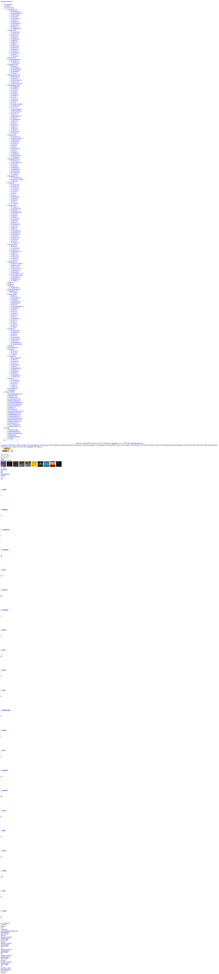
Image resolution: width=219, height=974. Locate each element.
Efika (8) (14, 164)
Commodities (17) (17, 13)
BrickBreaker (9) (17, 212)
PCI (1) (14, 150)
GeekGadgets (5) (17, 109)
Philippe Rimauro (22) (15, 412)
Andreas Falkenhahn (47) (16, 402)
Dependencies (56, 445)
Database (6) (16, 332)
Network (189, 445)
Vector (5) (15, 260)
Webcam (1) (15, 157)
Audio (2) (15, 93)
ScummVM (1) (16, 231)
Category (3, 475)
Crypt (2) (15, 191)
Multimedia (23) (13, 291)
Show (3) (15, 200)
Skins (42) (15, 25)
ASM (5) (15, 92)
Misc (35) (15, 220)
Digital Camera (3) (17, 138)
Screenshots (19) (13, 347)
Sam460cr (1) (16, 277)
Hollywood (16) (16, 111)
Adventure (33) (16, 208)
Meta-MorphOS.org (14, 431)
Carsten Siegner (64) (14, 399)
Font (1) (14, 385)
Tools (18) (15, 203)
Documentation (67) (14, 159)
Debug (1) (15, 100)
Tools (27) (15, 258)
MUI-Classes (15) (17, 83)
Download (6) (16, 297)
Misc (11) (15, 387)
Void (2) (14, 73)
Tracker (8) (15, 56)
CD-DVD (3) (16, 136)
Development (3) (17, 162)
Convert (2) (15, 33)
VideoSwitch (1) (17, 155)
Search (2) (15, 198)
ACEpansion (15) (17, 177)
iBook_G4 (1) (16, 265)
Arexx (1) (15, 351)
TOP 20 (7, 6)
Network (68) (13, 294)
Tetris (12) (15, 239)
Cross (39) (15, 99)
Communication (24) (14, 59)
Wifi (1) (14, 327)
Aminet (11, 438)
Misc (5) (14, 117)
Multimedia (180, 445)
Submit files (8, 4)
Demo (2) (15, 215)
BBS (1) (14, 296)
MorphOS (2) (16, 169)
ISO (145, 445)
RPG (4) (14, 229)
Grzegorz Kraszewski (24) (16, 411)
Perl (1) (14, 123)
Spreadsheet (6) (16, 342)
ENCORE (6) (16, 68)
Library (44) (15, 112)
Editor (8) (15, 37)
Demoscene (45, 445)
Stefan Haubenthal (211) (15, 393)
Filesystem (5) (16, 303)
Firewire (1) (15, 141)
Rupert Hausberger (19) (15, 419)
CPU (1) (14, 363)
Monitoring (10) (16, 368)
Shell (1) (14, 354)
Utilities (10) (15, 376)
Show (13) (15, 340)
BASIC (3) (15, 95)
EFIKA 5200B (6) (17, 263)
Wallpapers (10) (16, 28)
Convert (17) (16, 188)
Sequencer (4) (16, 52)
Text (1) (14, 201)
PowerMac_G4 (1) (17, 275)
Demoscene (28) (13, 64)
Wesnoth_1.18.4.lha (6, 937)
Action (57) (15, 207)
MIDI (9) (15, 40)
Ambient (4, 445)
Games (118, 445)
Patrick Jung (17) (13, 423)
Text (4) (14, 241)
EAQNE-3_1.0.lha (6, 968)
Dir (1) (14, 193)
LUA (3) (14, 114)
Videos (39, 446)
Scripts (6, 446)
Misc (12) (15, 42)
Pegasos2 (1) (16, 272)
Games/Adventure (6, 969)
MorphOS (115, 443)
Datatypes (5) (16, 76)
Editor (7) (15, 217)
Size (2, 471)
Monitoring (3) (16, 119)
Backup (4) (15, 186)
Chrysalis (22, 445)
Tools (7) (15, 54)
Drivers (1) (15, 35)
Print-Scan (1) (16, 339)
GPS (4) (14, 145)
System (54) (12, 356)
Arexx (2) (15, 90)
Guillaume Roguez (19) (15, 417)
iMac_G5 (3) (16, 267)
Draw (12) (15, 249)
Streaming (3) (16, 318)
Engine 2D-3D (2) (17, 104)
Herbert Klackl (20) (14, 416)
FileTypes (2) (16, 15)
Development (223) (14, 85)
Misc (158, 445)
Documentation (90, 445)
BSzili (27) (12, 407)
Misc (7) (14, 253)
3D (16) (14, 246)
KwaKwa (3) (16, 63)
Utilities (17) (15, 27)
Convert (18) (16, 248)
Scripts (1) (15, 292)
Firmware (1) (16, 364)
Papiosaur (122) (13, 397)
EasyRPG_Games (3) (18, 179)
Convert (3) (15, 381)
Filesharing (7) (16, 301)
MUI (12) (15, 121)
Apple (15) (15, 160)
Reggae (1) (15, 124)
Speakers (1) (15, 153)
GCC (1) (14, 107)
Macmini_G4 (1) (17, 268)
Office (197, 445)
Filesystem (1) (16, 140)
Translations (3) (13, 388)
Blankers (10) (16, 11)
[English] (3, 1)
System (14, 446)
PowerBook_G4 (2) (17, 273)
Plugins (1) (15, 369)
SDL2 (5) (15, 129)
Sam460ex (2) (16, 279)
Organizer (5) (16, 337)
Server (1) (15, 315)
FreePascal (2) (16, 105)
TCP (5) (14, 320)
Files (110, 445)
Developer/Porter (5, 474)
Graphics (127, 445)
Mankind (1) (15, 71)
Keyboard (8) (16, 148)
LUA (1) (14, 352)
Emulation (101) (13, 176)
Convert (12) (16, 330)
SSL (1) (14, 316)
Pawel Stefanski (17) (14, 424)
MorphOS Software (14, 436)
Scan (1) (14, 311)
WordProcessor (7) (17, 344)
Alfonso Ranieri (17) (14, 426)
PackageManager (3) (18, 306)
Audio (13, 445)
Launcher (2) (16, 219)
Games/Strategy (5, 938)
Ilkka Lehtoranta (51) (15, 400)
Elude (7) (15, 66)
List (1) (14, 195)
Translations (30, 446)
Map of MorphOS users (15, 433)
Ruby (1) (15, 126)
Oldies (205, 445)
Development (68, 445)
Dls (2, 472)
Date (2, 478)
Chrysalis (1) (12, 57)
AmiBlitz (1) (16, 87)
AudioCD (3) (16, 32)
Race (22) (15, 225)
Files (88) (11, 183)
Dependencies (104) (14, 75)
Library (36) (15, 81)
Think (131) (15, 243)
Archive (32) (16, 184)
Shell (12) (15, 373)
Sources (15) (16, 131)
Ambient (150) (13, 9)
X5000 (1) (15, 174)
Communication (33, 445)
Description (4, 469)
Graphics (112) (13, 244)
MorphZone (12, 435)
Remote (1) (15, 308)
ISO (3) (11, 282)
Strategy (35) (16, 237)
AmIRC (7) (15, 61)
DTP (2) (14, 333)
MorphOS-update (168, 445)
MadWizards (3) (16, 69)
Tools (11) (15, 133)
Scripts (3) (12, 349)
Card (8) (14, 213)
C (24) (14, 97)
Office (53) (12, 328)
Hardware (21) (13, 261)
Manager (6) (15, 196)
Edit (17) (14, 383)
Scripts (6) (15, 51)
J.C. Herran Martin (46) (15, 404)
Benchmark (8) (16, 357)
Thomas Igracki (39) (14, 405)
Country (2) (15, 361)
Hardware (137, 445)
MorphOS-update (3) (15, 289)
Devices (79, 445)
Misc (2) (14, 366)
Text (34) (11, 378)
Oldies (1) (12, 345)
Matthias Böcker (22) (15, 414)
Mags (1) (11, 284)
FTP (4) (14, 304)
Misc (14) (15, 181)
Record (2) (15, 49)
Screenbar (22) (16, 23)
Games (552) (12, 205)
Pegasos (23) (16, 171)
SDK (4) (14, 128)
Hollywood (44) (16, 80)
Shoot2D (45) (16, 232)
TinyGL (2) (15, 256)
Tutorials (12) (16, 172)
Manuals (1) (15, 167)
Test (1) (14, 321)
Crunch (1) (15, 189)
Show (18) (15, 255)
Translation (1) (16, 375)
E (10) (14, 102)
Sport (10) (15, 236)
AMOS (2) (15, 88)
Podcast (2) (15, 47)
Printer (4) (15, 152)
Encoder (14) (16, 39)
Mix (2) (14, 44)
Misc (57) (11, 285)
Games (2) (15, 165)
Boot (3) (14, 359)
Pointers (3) (15, 21)
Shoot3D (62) (16, 234)
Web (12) (15, 325)
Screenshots (214, 445)
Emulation (101, 445)
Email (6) (15, 299)
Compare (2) (16, 380)
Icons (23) (15, 16)
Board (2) (15, 210)
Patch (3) (15, 222)
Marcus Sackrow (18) (15, 421)
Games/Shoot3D (5, 932)
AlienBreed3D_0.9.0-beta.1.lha (9, 931)
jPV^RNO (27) (13, 409)
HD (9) (14, 147)
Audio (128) (12, 30)
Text (21, 446)
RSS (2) (14, 309)
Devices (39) (12, 135)
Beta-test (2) (15, 287)
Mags (151, 445)
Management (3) (17, 116)
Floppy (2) (15, 143)
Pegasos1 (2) (16, 270)
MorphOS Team (13, 429)
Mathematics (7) (16, 251)
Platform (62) (16, 224)
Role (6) (14, 227)
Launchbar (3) (16, 18)
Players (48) (15, 45)
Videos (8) (12, 390)
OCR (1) (14, 335)
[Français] (9, 1)
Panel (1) (15, 20)
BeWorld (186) (13, 395)
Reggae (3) (15, 371)
